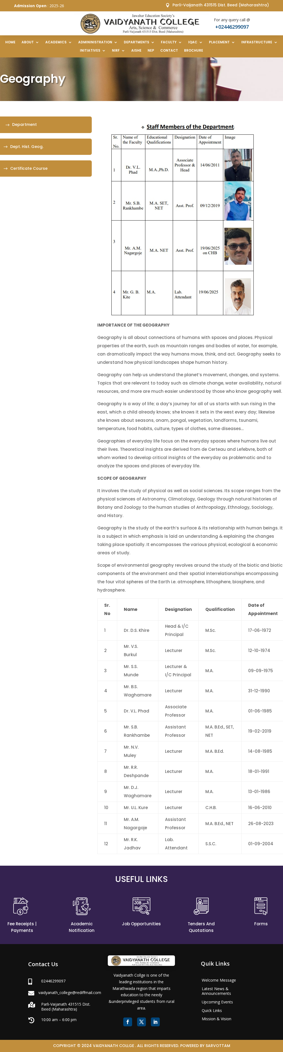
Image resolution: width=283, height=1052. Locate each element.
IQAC (192, 42)
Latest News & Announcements (216, 991)
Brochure (193, 51)
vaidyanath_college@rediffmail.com (69, 992)
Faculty (169, 42)
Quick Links (212, 1010)
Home (10, 42)
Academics (56, 42)
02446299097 (53, 981)
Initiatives (90, 51)
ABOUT (28, 42)
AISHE (136, 51)
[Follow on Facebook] (127, 1021)
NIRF (116, 51)
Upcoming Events (217, 1002)
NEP (151, 51)
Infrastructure (256, 42)
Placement (219, 42)
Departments (136, 42)
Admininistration (95, 42)
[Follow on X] (141, 1021)
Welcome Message (219, 980)
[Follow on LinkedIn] (155, 1021)
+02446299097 (232, 26)
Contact (169, 51)
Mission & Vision (216, 1018)
